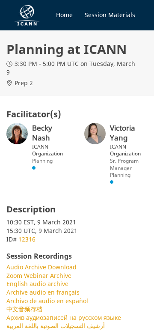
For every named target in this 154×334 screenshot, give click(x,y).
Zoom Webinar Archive (38, 275)
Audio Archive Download (41, 267)
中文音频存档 (24, 309)
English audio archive (37, 284)
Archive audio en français (43, 292)
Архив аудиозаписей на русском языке (63, 317)
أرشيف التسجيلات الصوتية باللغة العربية (55, 326)
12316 (27, 239)
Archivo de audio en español (47, 301)
